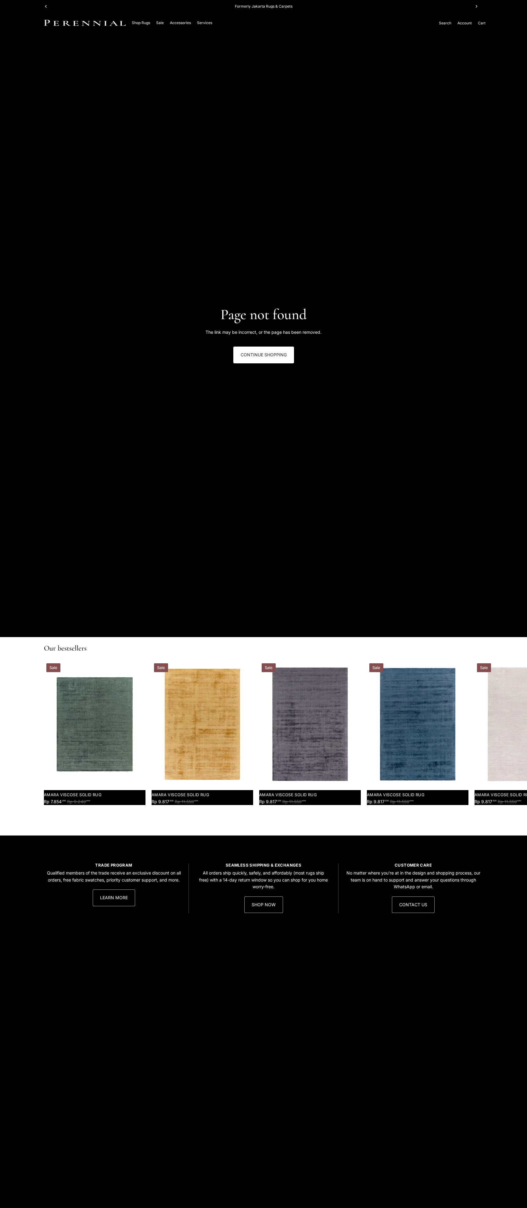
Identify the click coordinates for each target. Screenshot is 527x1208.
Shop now (264, 904)
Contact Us (413, 904)
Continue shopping (264, 354)
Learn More (114, 897)
